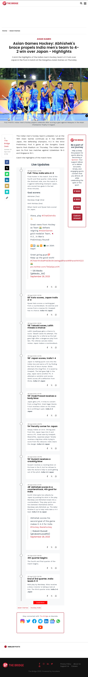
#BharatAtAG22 (76, 261)
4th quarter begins (37, 557)
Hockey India (36, 608)
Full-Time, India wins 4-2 (41, 173)
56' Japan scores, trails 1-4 (42, 358)
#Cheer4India (37, 261)
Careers (74, 666)
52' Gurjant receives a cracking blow (39, 460)
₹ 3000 (77, 199)
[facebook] (7, 162)
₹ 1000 (77, 207)
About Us (77, 664)
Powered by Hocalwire (51, 671)
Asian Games (44, 38)
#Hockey (34, 527)
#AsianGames (45, 230)
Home (4, 31)
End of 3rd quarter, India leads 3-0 (40, 579)
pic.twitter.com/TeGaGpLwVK (45, 267)
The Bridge (44, 616)
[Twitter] (7, 168)
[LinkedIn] (7, 180)
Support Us (64, 666)
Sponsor (75, 160)
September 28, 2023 (40, 276)
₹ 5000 (77, 191)
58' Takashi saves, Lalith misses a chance (40, 326)
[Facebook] (47, 287)
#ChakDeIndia (49, 215)
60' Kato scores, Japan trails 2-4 (43, 298)
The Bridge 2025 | (35, 671)
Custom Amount (77, 217)
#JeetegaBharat (60, 261)
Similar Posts (14, 647)
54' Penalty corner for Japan (43, 426)
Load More (40, 602)
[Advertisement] (44, 20)
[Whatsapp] (7, 174)
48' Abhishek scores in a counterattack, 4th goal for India (42, 489)
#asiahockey (46, 527)
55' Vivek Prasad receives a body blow (42, 397)
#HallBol (48, 261)
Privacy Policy (65, 664)
